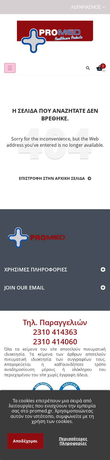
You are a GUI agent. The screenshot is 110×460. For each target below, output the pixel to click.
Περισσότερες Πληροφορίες (73, 441)
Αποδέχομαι (25, 441)
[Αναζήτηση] (88, 68)
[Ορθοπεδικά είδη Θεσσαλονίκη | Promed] (55, 37)
